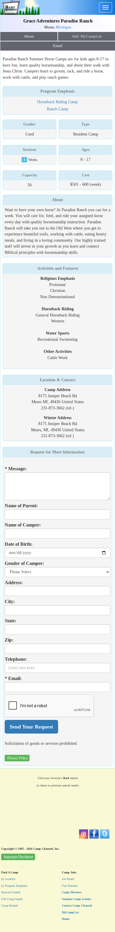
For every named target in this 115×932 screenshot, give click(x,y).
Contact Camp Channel (77, 905)
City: (10, 601)
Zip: (9, 639)
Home (65, 918)
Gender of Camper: (24, 563)
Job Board (68, 879)
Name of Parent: (21, 505)
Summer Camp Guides (76, 899)
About (29, 36)
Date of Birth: (18, 544)
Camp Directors (72, 892)
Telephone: (16, 659)
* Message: (16, 468)
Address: (14, 582)
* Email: (13, 678)
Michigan (63, 27)
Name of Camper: (23, 524)
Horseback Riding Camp (57, 101)
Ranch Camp (57, 108)
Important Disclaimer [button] (18, 857)
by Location (8, 879)
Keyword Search (10, 892)
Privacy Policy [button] (17, 758)
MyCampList (70, 912)
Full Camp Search (12, 899)
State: (10, 620)
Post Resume (70, 885)
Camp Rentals (9, 905)
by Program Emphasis (14, 885)
